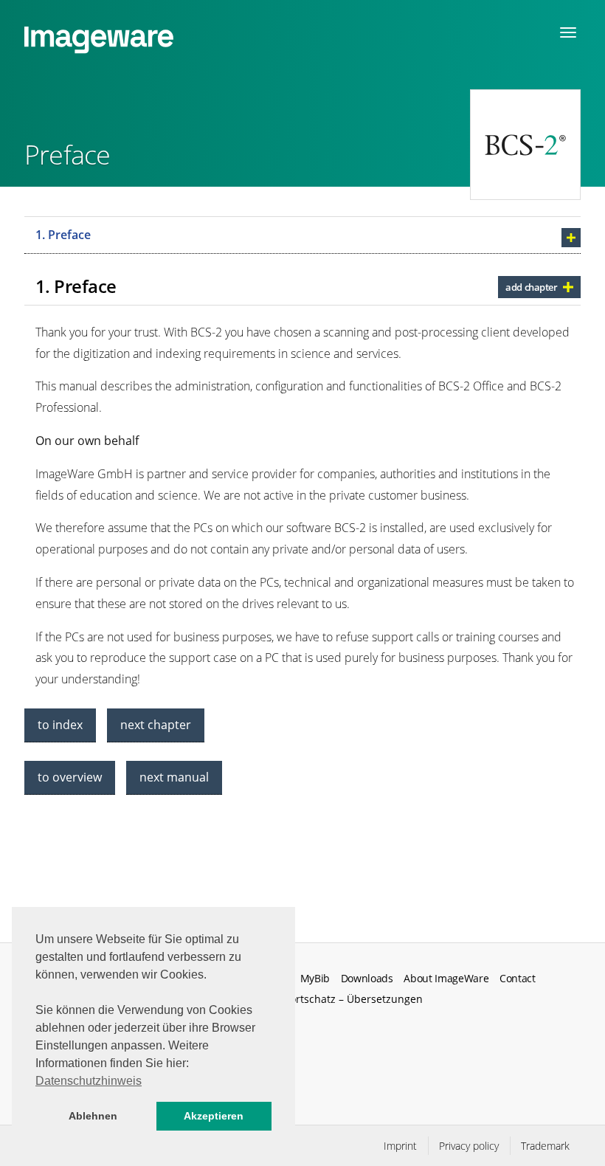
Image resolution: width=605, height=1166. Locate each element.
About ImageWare (446, 978)
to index (60, 725)
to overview (70, 777)
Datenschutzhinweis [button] (88, 1080)
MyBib (315, 978)
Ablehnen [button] (93, 1116)
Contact (517, 978)
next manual (174, 777)
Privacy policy (469, 1146)
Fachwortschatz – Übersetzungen (341, 999)
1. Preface (63, 235)
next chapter (155, 725)
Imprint (400, 1146)
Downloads (367, 978)
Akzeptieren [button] (213, 1116)
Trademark (545, 1146)
